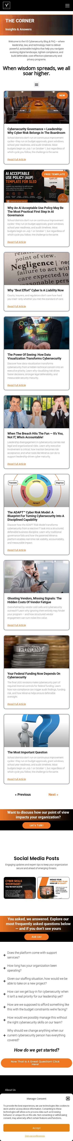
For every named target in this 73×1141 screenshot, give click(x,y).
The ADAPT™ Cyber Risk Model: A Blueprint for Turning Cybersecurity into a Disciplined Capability (35, 516)
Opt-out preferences (35, 1136)
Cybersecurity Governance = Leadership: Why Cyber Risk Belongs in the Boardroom (36, 130)
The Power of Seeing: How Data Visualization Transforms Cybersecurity (34, 356)
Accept (37, 1128)
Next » (53, 794)
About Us (10, 1090)
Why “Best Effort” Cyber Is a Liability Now (35, 290)
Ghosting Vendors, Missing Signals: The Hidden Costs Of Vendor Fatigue (34, 600)
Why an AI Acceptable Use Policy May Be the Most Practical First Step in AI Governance (35, 211)
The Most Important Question (27, 752)
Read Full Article (16, 159)
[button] (68, 1098)
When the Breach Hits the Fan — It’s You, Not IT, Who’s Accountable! (35, 435)
